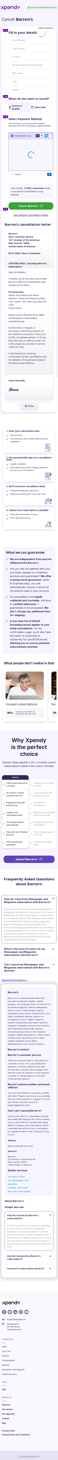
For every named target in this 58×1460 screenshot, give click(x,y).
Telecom (5, 1356)
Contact (5, 1418)
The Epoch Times (16, 1176)
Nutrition (6, 1365)
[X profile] (10, 1312)
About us (6, 1404)
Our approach (8, 1414)
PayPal (18, 174)
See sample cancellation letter (30, 215)
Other (4, 1346)
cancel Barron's (22, 1122)
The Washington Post (18, 1180)
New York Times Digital (19, 1191)
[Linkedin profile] (15, 1312)
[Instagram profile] (21, 1312)
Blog (4, 1423)
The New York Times (18, 1187)
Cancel (28, 206)
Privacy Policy (8, 1430)
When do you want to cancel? (29, 98)
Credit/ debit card (23, 136)
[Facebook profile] (4, 1312)
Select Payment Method (25, 119)
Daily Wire (12, 1184)
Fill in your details (23, 32)
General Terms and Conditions (16, 1434)
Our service (7, 1409)
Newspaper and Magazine (13, 1369)
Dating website (8, 1360)
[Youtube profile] (26, 1312)
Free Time (6, 1351)
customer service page (31, 1069)
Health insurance (9, 1374)
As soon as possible (17, 107)
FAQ (4, 1389)
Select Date (40, 107)
